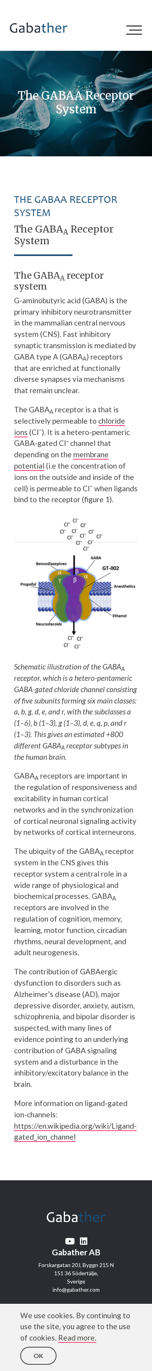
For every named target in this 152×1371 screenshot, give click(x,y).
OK (38, 1355)
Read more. (77, 1337)
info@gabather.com (76, 1289)
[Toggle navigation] (136, 30)
